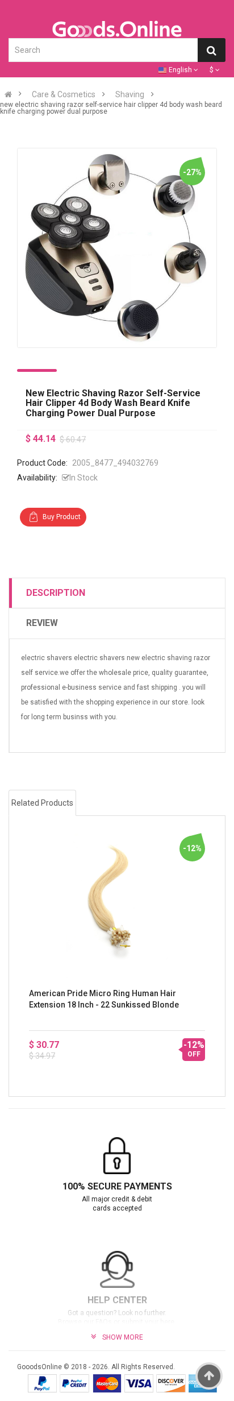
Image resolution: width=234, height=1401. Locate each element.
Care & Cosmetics (63, 94)
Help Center (117, 1300)
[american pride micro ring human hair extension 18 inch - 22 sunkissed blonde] (117, 901)
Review (42, 622)
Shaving (129, 94)
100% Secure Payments (117, 1186)
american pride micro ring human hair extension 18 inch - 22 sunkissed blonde (104, 999)
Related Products (42, 802)
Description (55, 592)
